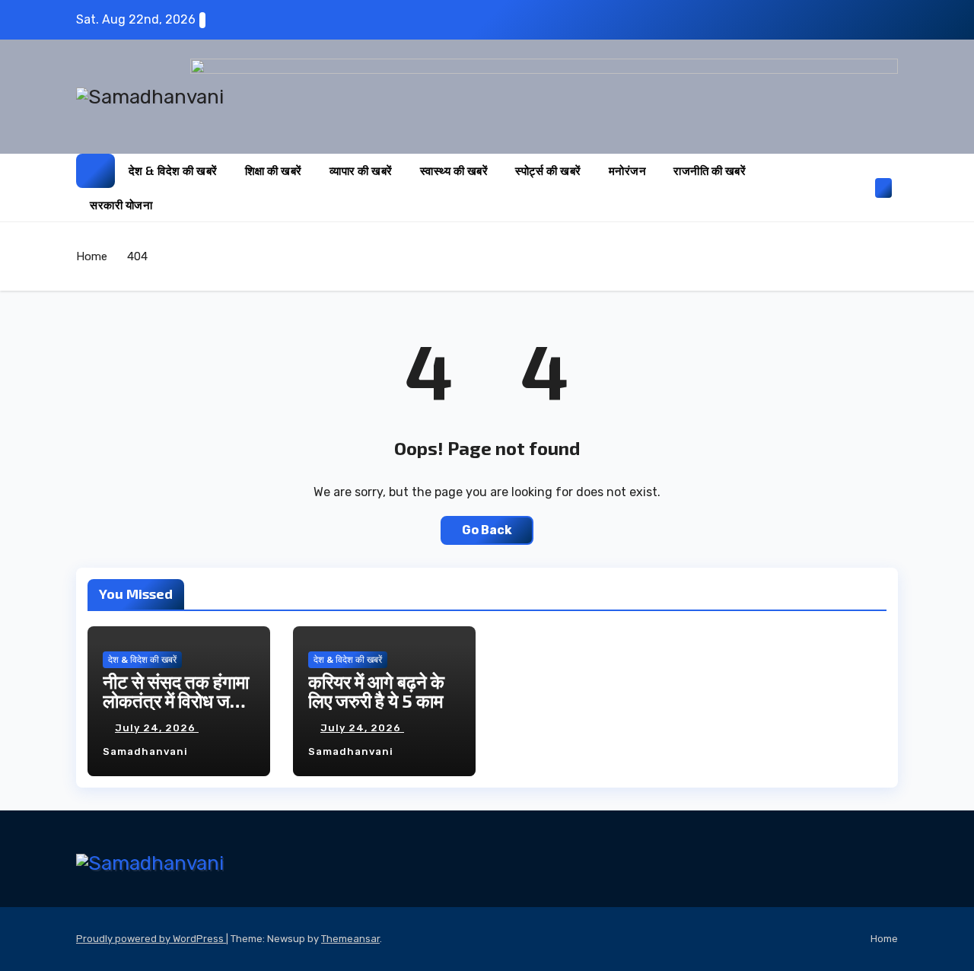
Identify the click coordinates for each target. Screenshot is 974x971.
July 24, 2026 (157, 728)
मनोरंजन (628, 170)
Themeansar (350, 938)
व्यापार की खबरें (361, 170)
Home (91, 256)
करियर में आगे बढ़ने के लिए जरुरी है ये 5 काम (376, 691)
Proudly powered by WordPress (151, 938)
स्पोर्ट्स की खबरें (548, 170)
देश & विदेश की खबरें (173, 170)
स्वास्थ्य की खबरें (454, 170)
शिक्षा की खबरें (273, 170)
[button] (858, 187)
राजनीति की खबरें (709, 170)
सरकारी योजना (121, 205)
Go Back (487, 530)
